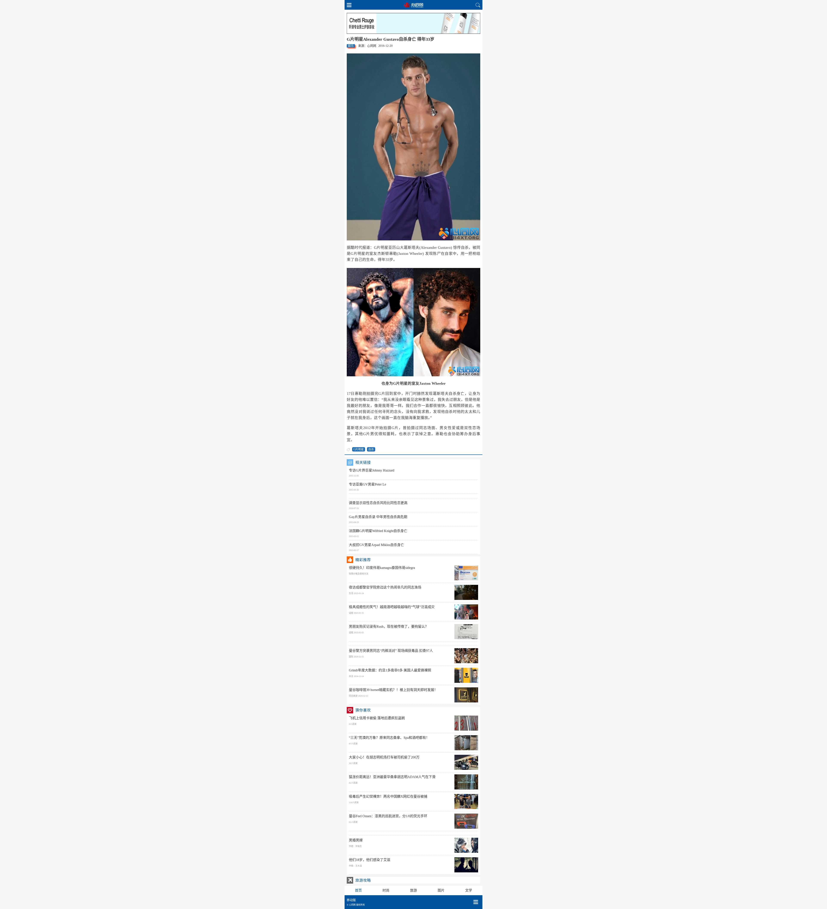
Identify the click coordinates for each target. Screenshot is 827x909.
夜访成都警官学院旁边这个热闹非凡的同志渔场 (385, 587)
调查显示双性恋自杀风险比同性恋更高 (378, 503)
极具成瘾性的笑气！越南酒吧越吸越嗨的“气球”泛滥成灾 (392, 607)
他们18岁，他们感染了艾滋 (369, 860)
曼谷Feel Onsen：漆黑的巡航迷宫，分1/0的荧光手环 (388, 816)
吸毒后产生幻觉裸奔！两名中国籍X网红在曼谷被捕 (388, 796)
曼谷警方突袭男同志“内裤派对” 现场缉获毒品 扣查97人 (391, 650)
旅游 (413, 890)
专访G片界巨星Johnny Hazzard (371, 470)
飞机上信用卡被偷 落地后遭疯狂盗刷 (377, 718)
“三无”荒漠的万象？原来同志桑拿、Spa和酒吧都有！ (389, 737)
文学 (468, 890)
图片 (441, 890)
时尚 (385, 890)
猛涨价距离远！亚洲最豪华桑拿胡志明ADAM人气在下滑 (392, 777)
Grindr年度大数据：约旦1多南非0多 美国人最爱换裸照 (390, 670)
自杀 (371, 449)
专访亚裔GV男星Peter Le (367, 484)
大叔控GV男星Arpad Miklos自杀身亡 (376, 545)
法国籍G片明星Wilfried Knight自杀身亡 (378, 531)
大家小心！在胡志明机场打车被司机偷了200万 (384, 757)
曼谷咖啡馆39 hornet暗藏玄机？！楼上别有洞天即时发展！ (393, 690)
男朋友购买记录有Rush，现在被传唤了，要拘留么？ (388, 626)
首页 (358, 890)
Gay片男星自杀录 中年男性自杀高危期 (378, 517)
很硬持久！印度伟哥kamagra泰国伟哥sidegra (382, 568)
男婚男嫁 (356, 840)
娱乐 (351, 45)
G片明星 (358, 449)
